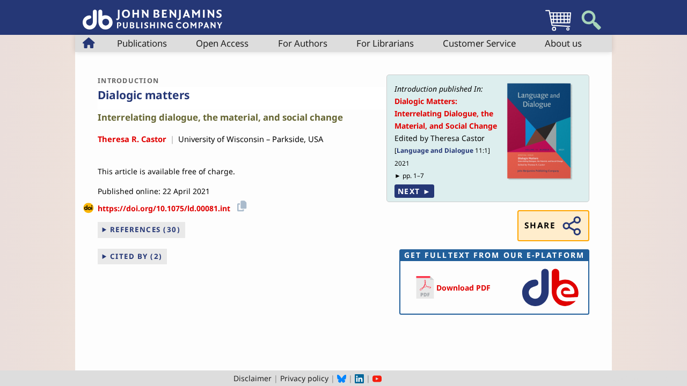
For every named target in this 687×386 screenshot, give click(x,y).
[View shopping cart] (558, 30)
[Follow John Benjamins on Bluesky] (341, 378)
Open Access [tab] (222, 43)
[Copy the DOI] (240, 204)
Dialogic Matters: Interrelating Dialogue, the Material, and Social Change (445, 113)
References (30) (145, 229)
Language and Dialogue (435, 150)
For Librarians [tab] (385, 43)
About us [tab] (563, 43)
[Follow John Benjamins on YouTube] (377, 378)
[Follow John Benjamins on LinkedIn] (359, 378)
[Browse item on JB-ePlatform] (550, 307)
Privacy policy (304, 378)
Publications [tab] (142, 43)
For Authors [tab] (302, 43)
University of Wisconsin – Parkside (241, 138)
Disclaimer (252, 378)
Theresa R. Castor (132, 138)
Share (540, 225)
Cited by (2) (136, 256)
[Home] (152, 14)
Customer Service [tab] (479, 43)
